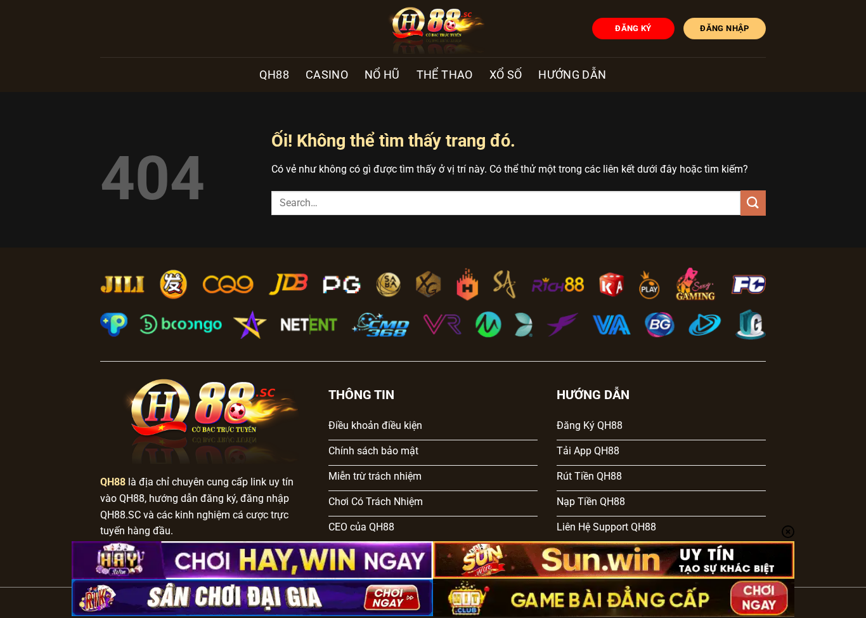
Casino (327, 75)
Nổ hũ (382, 75)
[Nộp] (753, 202)
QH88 (273, 75)
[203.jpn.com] (433, 28)
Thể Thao (445, 75)
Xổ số (505, 75)
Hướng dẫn (572, 75)
